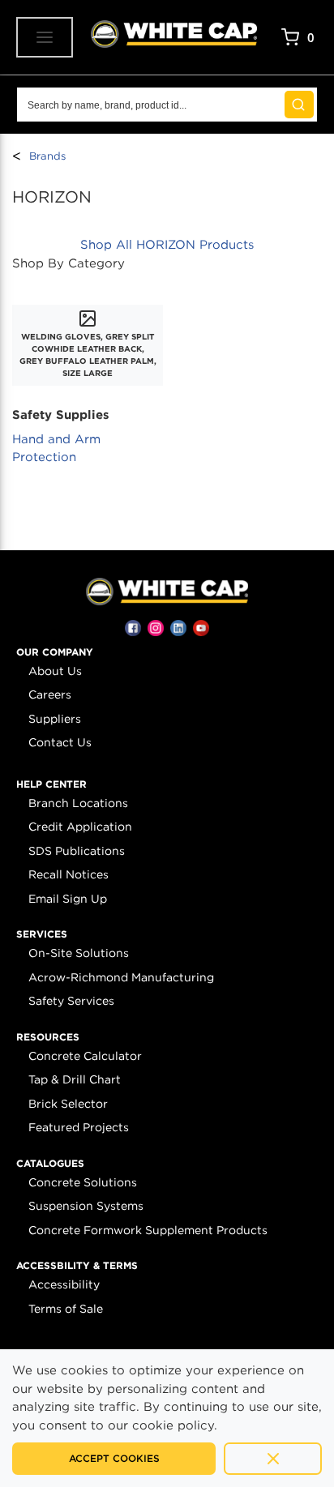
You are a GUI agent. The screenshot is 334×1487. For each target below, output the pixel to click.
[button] (54, 652)
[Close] (273, 1458)
